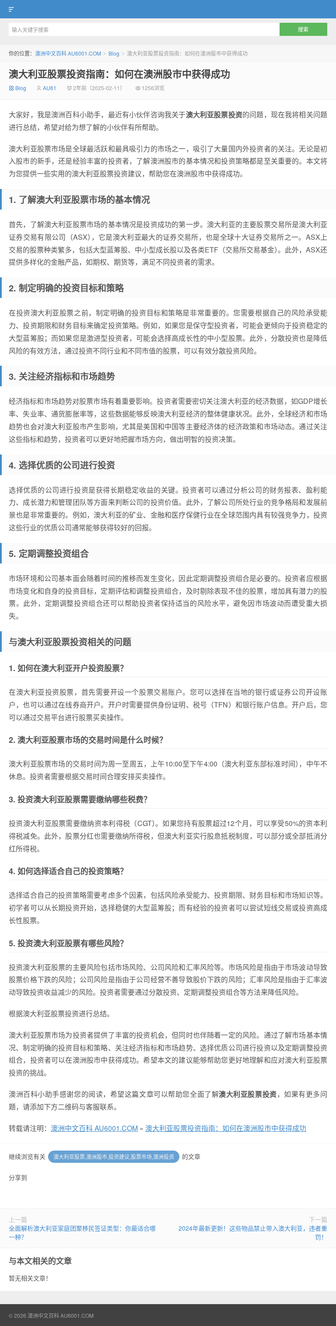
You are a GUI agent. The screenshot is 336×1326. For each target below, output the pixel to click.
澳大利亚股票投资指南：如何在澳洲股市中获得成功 (119, 73)
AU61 (49, 87)
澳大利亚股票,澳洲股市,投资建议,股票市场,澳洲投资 (113, 1156)
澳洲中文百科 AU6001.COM (168, 9)
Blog (113, 53)
